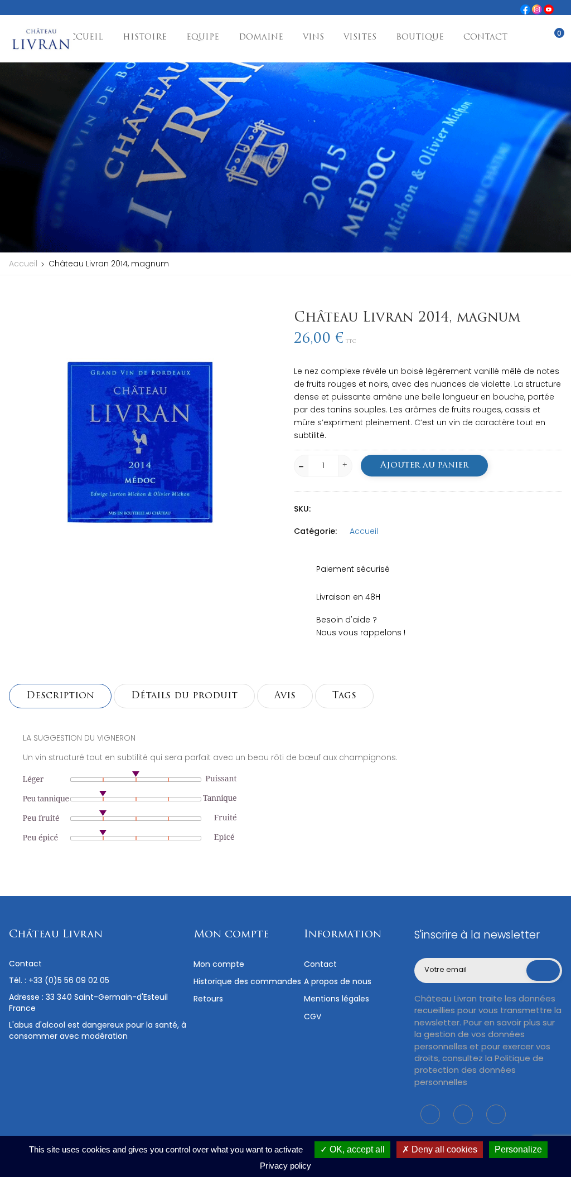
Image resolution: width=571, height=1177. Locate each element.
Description (60, 696)
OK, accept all (356, 1149)
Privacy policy (285, 1165)
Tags (344, 696)
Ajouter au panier (424, 465)
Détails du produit (184, 696)
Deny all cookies (443, 1149)
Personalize (518, 1149)
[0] (551, 39)
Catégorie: (315, 531)
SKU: (302, 508)
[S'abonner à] (543, 970)
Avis (285, 696)
